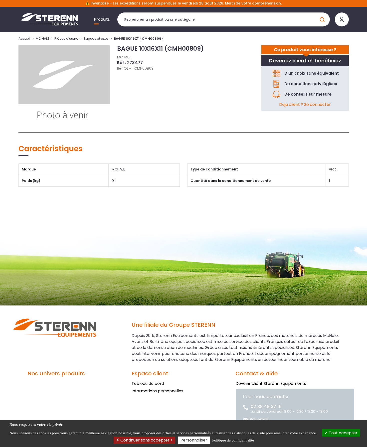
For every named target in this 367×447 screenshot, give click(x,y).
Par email (259, 419)
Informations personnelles (157, 391)
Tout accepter (343, 433)
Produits (102, 19)
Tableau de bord (148, 383)
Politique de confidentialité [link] (233, 440)
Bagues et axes (96, 38)
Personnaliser (194, 440)
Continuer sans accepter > (146, 440)
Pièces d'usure (66, 38)
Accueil (24, 38)
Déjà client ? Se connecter (305, 104)
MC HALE (42, 38)
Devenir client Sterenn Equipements (270, 383)
